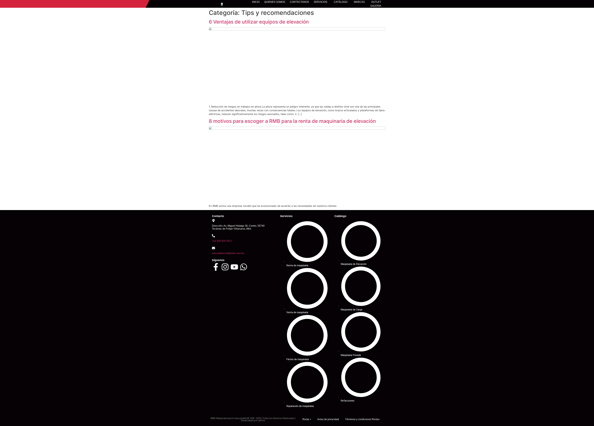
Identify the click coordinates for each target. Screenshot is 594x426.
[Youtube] (234, 267)
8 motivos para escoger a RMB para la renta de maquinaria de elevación (292, 121)
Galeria (375, 5)
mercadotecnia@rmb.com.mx (228, 253)
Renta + (306, 419)
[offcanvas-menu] (386, 4)
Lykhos (261, 420)
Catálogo (340, 2)
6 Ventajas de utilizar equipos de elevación (259, 22)
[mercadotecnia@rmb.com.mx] (213, 248)
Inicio (256, 2)
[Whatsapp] (244, 267)
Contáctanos (299, 2)
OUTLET (376, 2)
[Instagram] (225, 267)
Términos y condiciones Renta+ (362, 419)
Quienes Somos (274, 2)
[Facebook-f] (216, 267)
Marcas (359, 2)
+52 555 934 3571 (222, 241)
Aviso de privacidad (328, 419)
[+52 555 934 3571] (213, 235)
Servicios (320, 2)
